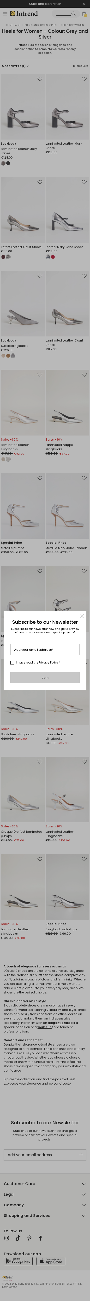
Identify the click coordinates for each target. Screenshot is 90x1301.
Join (45, 677)
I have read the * (38, 662)
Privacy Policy (49, 662)
